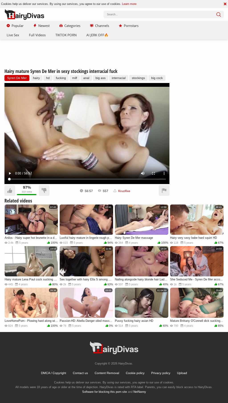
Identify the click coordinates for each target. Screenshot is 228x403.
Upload (182, 373)
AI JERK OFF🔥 (97, 35)
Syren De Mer (17, 78)
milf (74, 78)
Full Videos (37, 35)
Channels (102, 25)
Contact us (80, 373)
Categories (72, 25)
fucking (61, 78)
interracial (119, 78)
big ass (101, 78)
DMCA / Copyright (53, 373)
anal (86, 78)
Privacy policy (160, 373)
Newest (44, 25)
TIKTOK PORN (66, 35)
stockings (138, 78)
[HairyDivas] (24, 14)
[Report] (164, 190)
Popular (18, 25)
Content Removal (107, 373)
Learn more (129, 4)
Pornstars (131, 25)
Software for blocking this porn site (104, 391)
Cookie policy (135, 373)
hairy (36, 78)
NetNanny (139, 391)
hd (48, 78)
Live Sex (13, 35)
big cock (157, 78)
